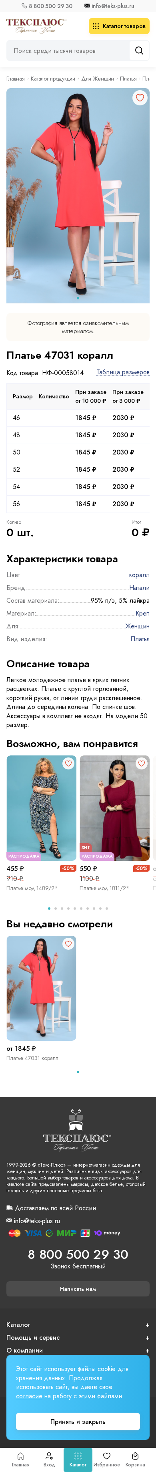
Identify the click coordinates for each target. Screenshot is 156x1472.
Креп (143, 613)
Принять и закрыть (78, 1421)
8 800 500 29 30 (50, 6)
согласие (29, 1396)
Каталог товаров (124, 26)
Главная (21, 1464)
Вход (49, 1464)
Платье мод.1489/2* (32, 888)
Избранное (107, 1464)
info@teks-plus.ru (113, 6)
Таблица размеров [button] (123, 372)
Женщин (137, 626)
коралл (139, 575)
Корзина (135, 1464)
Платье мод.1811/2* (105, 888)
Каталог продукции (53, 79)
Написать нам (78, 1289)
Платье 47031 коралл (32, 1058)
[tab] (78, 298)
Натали (139, 587)
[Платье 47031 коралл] (41, 988)
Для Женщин (97, 79)
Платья (128, 79)
